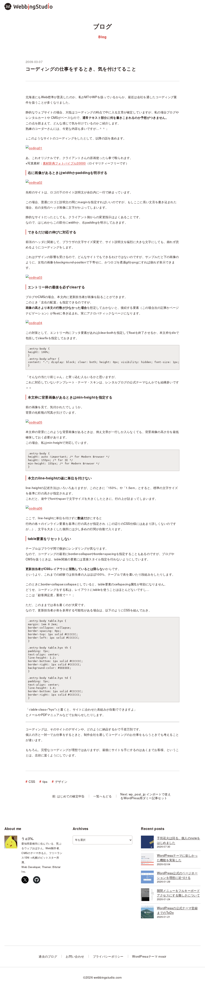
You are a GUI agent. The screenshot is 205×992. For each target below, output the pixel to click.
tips (44, 781)
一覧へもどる (102, 796)
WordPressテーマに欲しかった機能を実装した (177, 857)
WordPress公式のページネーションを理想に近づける (177, 875)
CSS (32, 781)
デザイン (61, 781)
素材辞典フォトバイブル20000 (64, 163)
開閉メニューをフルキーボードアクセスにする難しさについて (178, 892)
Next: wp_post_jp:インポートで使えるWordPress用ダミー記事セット (145, 796)
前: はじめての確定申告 (68, 796)
